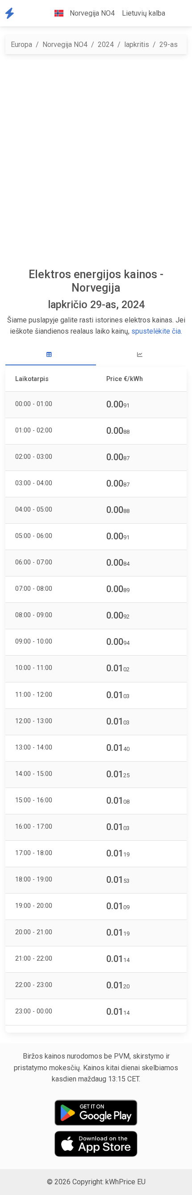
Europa (21, 44)
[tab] (50, 354)
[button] (175, 13)
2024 (106, 44)
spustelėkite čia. (156, 331)
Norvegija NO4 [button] (91, 13)
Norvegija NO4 (65, 44)
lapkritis (136, 44)
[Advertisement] (96, 161)
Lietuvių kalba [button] (143, 13)
